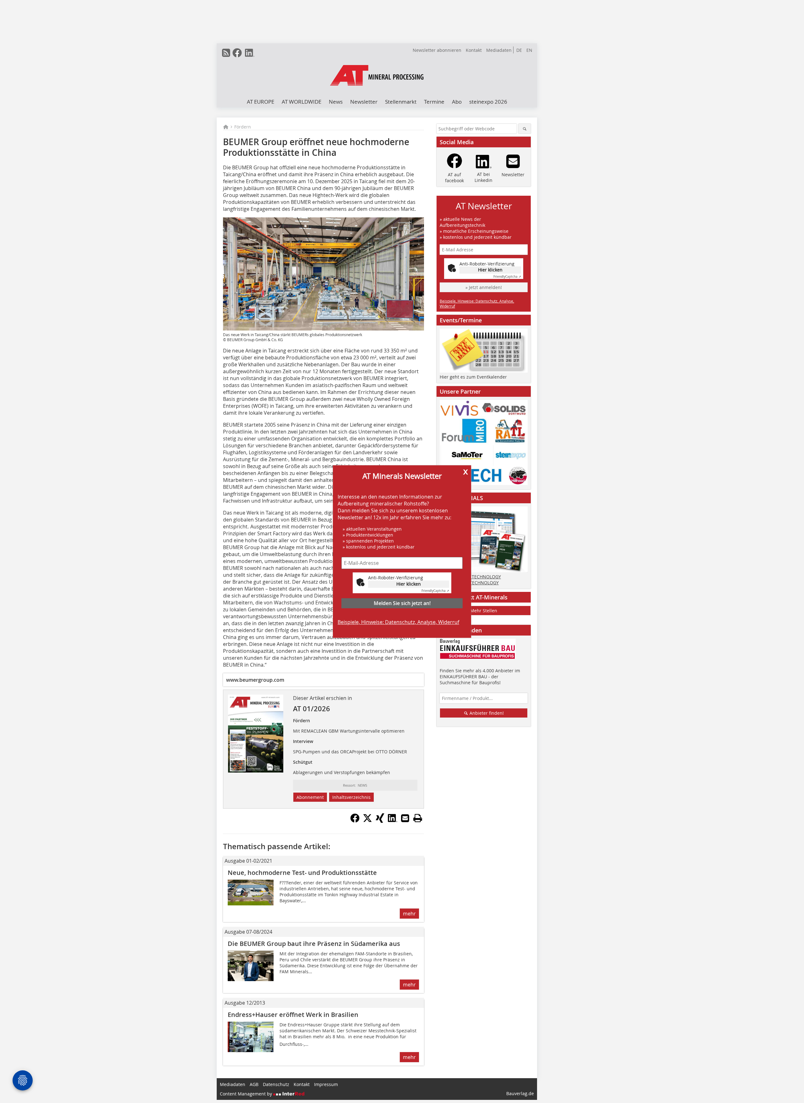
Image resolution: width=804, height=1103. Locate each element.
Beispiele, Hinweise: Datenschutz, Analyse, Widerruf (398, 622)
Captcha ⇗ (435, 591)
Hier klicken (408, 584)
